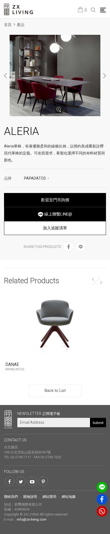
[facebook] (68, 247)
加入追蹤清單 (55, 228)
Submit (98, 423)
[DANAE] (55, 326)
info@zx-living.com (31, 519)
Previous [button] (6, 75)
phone (102, 511)
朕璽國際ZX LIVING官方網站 (18, 9)
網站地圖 (69, 497)
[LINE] (81, 247)
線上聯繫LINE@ (57, 214)
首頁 (7, 24)
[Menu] (103, 10)
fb (102, 499)
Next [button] (104, 75)
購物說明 (30, 497)
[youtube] (32, 481)
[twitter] (21, 481)
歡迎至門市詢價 (55, 200)
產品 (20, 24)
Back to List (55, 390)
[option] (55, 75)
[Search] (93, 10)
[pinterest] (43, 481)
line (102, 487)
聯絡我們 (11, 497)
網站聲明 (49, 497)
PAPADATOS (36, 178)
